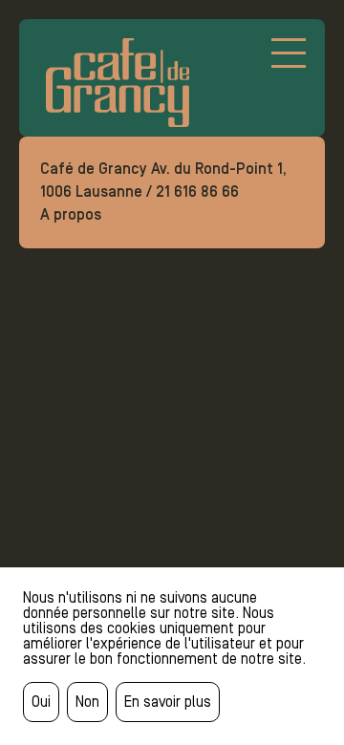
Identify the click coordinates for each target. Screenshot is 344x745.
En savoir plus (167, 701)
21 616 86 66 (197, 191)
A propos (70, 214)
